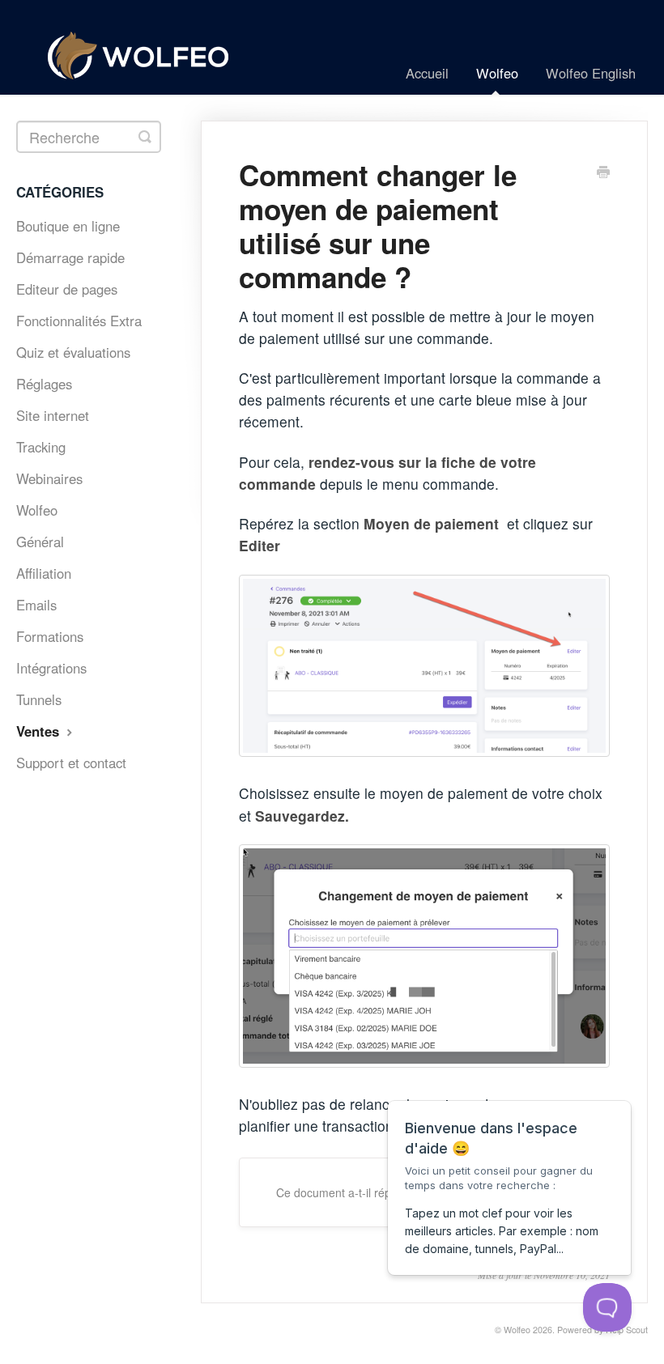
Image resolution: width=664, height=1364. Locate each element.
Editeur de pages (66, 289)
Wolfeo (497, 73)
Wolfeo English (591, 73)
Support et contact (71, 762)
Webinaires (49, 478)
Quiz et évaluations (73, 352)
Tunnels (39, 699)
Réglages (44, 383)
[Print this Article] (603, 173)
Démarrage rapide (70, 257)
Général (40, 541)
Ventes (39, 731)
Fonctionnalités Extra (79, 320)
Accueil (427, 73)
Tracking (41, 447)
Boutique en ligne (68, 226)
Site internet (52, 415)
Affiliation (43, 573)
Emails (36, 604)
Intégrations (51, 668)
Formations (49, 636)
